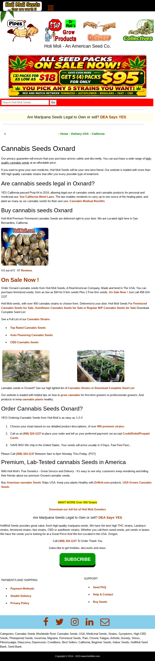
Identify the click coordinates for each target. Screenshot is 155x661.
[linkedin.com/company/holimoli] (92, 622)
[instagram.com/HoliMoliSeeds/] (77, 622)
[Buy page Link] (24, 246)
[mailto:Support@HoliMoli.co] (106, 622)
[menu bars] (51, 8)
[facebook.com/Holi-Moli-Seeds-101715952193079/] (48, 622)
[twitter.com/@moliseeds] (61, 622)
